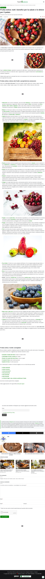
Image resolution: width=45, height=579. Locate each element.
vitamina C (18, 114)
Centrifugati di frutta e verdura (9, 356)
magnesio (15, 105)
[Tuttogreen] (22, 2)
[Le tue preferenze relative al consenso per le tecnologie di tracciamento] (43, 577)
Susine (3, 169)
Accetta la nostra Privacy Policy (9, 412)
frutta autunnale (5, 374)
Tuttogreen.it (11, 421)
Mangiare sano (12, 5)
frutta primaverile (6, 372)
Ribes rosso (4, 311)
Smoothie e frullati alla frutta (8, 354)
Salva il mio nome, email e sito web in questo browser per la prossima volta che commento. (17, 508)
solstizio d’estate (7, 70)
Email (3, 408)
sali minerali (39, 71)
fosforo (11, 105)
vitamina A (28, 102)
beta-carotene (7, 111)
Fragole (3, 217)
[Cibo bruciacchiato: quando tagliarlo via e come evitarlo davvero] (23, 464)
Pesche (3, 163)
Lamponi (4, 319)
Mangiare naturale (6, 5)
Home (2, 5)
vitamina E (6, 164)
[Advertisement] (12, 60)
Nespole (4, 175)
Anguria (4, 116)
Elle (1, 16)
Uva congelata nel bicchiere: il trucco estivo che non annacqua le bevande (37, 471)
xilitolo (30, 220)
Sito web (25, 503)
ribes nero (10, 311)
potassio (4, 105)
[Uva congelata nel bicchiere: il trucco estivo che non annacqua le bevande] (38, 464)
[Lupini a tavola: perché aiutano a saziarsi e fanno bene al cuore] (7, 464)
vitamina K (13, 164)
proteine (15, 166)
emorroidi (24, 322)
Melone (3, 109)
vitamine (33, 163)
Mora (3, 271)
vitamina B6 (11, 114)
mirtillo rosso (28, 277)
